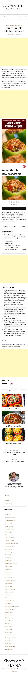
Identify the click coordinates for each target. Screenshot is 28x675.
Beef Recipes (8, 523)
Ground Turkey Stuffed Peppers (13, 443)
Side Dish (7, 623)
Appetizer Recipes (10, 517)
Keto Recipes (8, 583)
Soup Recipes (8, 632)
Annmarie (11, 34)
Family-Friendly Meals (11, 563)
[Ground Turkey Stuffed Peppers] (13, 434)
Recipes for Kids (9, 609)
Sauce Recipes (9, 615)
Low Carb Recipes (10, 589)
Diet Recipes (8, 549)
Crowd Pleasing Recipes (11, 543)
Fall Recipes (8, 560)
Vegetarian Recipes (10, 646)
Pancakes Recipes (9, 600)
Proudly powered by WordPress (9, 669)
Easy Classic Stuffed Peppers (13, 409)
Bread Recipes (9, 526)
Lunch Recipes (9, 592)
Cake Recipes (8, 532)
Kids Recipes (8, 586)
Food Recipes (8, 569)
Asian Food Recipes (10, 520)
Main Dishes (8, 595)
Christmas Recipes (10, 537)
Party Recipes (8, 603)
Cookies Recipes (9, 540)
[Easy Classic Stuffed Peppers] (13, 400)
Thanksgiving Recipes (11, 638)
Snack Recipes (9, 629)
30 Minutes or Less (10, 514)
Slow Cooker (8, 626)
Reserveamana (14, 6)
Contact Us (8, 500)
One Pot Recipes (9, 598)
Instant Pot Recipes (10, 580)
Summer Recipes (9, 635)
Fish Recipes (8, 566)
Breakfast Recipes (10, 529)
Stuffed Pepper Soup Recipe (13, 426)
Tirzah (7, 340)
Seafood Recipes (9, 618)
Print (14, 208)
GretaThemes (14, 671)
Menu (4, 16)
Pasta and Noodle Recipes (12, 606)
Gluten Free (8, 572)
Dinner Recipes (10, 25)
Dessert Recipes (9, 546)
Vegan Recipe (8, 643)
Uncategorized (9, 640)
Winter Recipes (9, 649)
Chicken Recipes (9, 534)
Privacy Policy (8, 503)
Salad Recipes (8, 612)
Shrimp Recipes (9, 620)
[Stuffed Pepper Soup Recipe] (13, 417)
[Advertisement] (14, 52)
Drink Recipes (9, 555)
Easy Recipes (18, 25)
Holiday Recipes (9, 577)
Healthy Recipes (9, 575)
